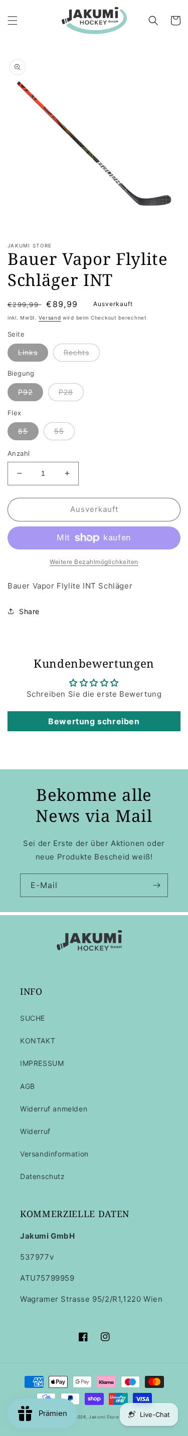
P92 (25, 392)
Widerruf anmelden (53, 1108)
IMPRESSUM (42, 1063)
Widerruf (35, 1131)
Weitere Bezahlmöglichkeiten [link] (94, 561)
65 (23, 431)
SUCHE (32, 1018)
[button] (13, 21)
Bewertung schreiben (93, 721)
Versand (50, 318)
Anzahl (19, 453)
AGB (27, 1086)
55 (59, 431)
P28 (66, 392)
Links (28, 352)
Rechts (76, 352)
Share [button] (29, 611)
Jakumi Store (104, 1416)
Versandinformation (54, 1154)
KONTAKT (37, 1040)
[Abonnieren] (156, 885)
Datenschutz (42, 1176)
